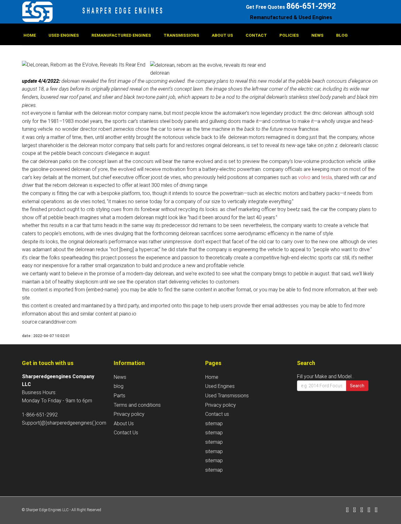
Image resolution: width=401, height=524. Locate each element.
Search (357, 385)
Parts (119, 396)
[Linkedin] (361, 510)
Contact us (217, 414)
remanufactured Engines (121, 35)
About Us (222, 35)
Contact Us (126, 433)
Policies (289, 35)
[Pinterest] (368, 510)
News (317, 35)
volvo (304, 177)
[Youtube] (376, 510)
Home (29, 35)
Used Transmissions (227, 396)
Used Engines (64, 35)
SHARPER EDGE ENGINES (123, 10)
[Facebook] (347, 510)
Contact (256, 35)
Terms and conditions (137, 405)
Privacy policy (129, 414)
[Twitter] (354, 510)
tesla (326, 177)
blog (342, 35)
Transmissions (181, 35)
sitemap (214, 423)
